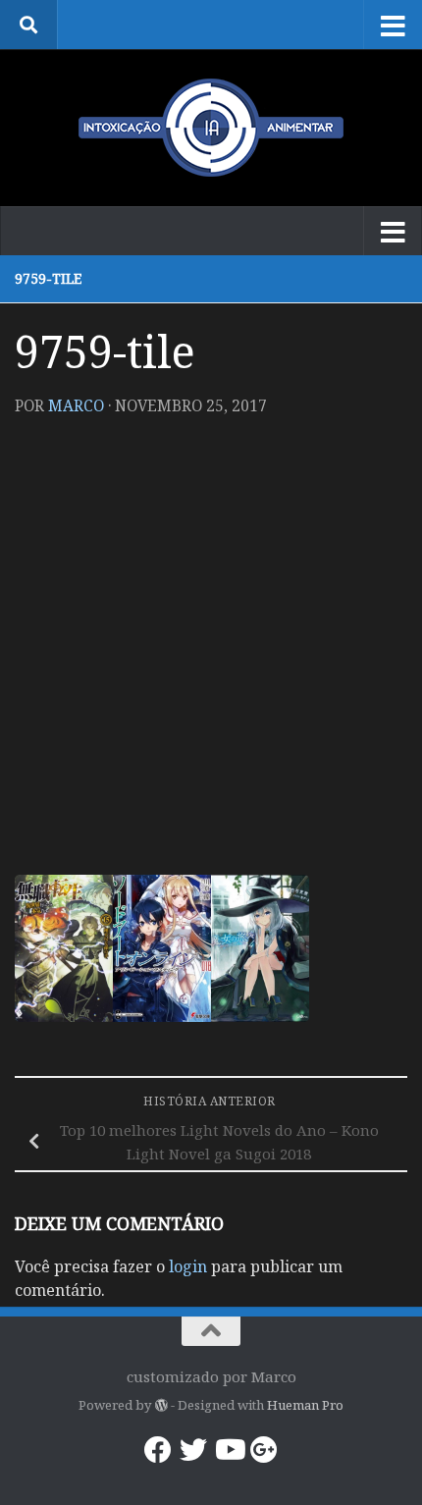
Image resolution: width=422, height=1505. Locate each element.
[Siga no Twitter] (193, 1450)
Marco (76, 405)
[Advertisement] (211, 654)
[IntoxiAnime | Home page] (211, 128)
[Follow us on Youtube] (228, 1450)
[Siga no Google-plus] (264, 1450)
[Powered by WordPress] (160, 1405)
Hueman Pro (305, 1405)
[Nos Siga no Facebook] (158, 1450)
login (188, 1266)
